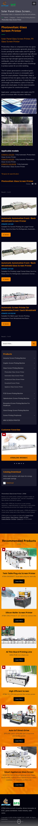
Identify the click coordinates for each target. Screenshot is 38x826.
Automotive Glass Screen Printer (14, 375)
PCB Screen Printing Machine (13, 393)
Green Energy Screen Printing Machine (16, 410)
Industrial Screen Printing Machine (14, 358)
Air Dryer (26, 517)
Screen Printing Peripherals (12, 415)
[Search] (34, 343)
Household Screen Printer (12, 383)
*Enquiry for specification (10, 174)
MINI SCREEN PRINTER (11, 420)
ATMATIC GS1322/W (8, 164)
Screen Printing (6, 517)
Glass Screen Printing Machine (26, 17)
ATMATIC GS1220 (7, 155)
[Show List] (35, 184)
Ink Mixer (13, 519)
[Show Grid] (32, 184)
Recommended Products (19, 541)
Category (12, 17)
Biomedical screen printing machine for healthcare (16, 404)
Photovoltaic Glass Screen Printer (11, 19)
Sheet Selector (14, 517)
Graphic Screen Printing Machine (14, 363)
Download (10, 483)
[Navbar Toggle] (34, 3)
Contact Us (20, 519)
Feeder (21, 517)
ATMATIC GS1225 (7, 159)
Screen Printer (29, 515)
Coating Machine (6, 519)
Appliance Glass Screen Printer (14, 387)
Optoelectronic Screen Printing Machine (16, 398)
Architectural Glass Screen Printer (14, 379)
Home (6, 17)
